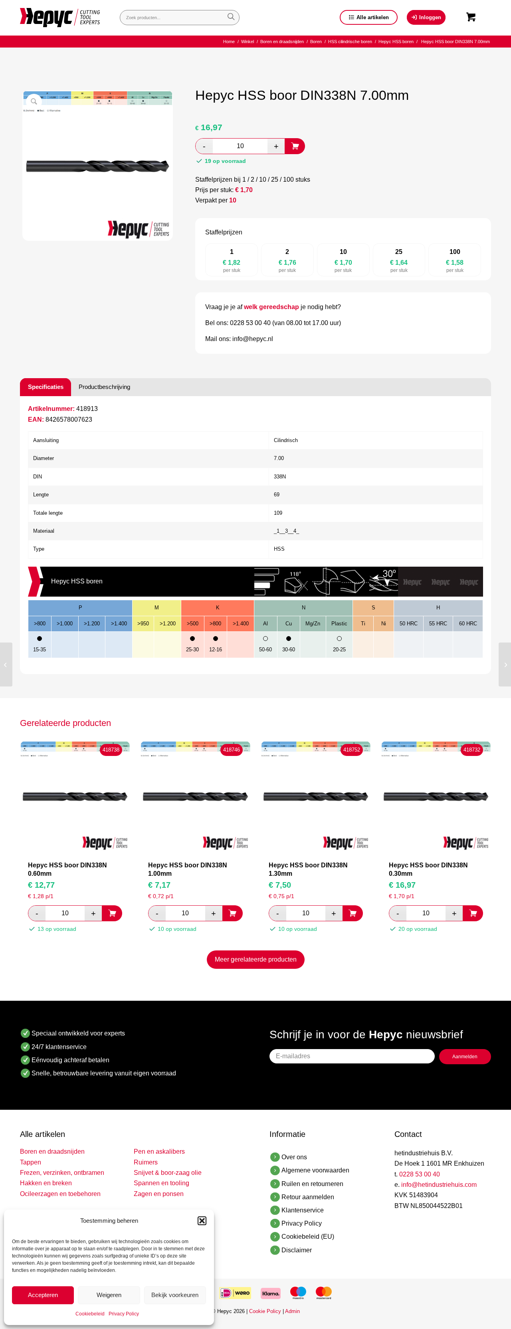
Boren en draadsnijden (52, 1151)
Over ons (294, 1157)
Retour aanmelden (307, 1197)
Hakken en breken (46, 1183)
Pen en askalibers (159, 1151)
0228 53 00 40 (419, 1174)
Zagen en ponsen (159, 1193)
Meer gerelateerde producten (256, 959)
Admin (292, 1311)
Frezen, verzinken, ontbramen (62, 1172)
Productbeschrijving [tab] (104, 386)
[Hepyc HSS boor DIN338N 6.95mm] (6, 664)
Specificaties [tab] (45, 386)
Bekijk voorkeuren (174, 1294)
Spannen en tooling (161, 1183)
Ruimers (146, 1162)
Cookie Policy (265, 1311)
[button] (202, 1221)
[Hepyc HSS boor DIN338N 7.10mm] (505, 664)
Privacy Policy (124, 1314)
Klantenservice (302, 1210)
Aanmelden (464, 1056)
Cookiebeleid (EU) (307, 1236)
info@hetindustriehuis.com (439, 1184)
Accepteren (43, 1294)
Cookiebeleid (90, 1314)
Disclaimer (296, 1250)
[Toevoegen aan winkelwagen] (295, 146)
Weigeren (109, 1294)
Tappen (30, 1162)
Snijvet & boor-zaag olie (168, 1172)
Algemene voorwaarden (315, 1170)
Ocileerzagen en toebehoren (60, 1193)
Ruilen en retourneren (312, 1183)
